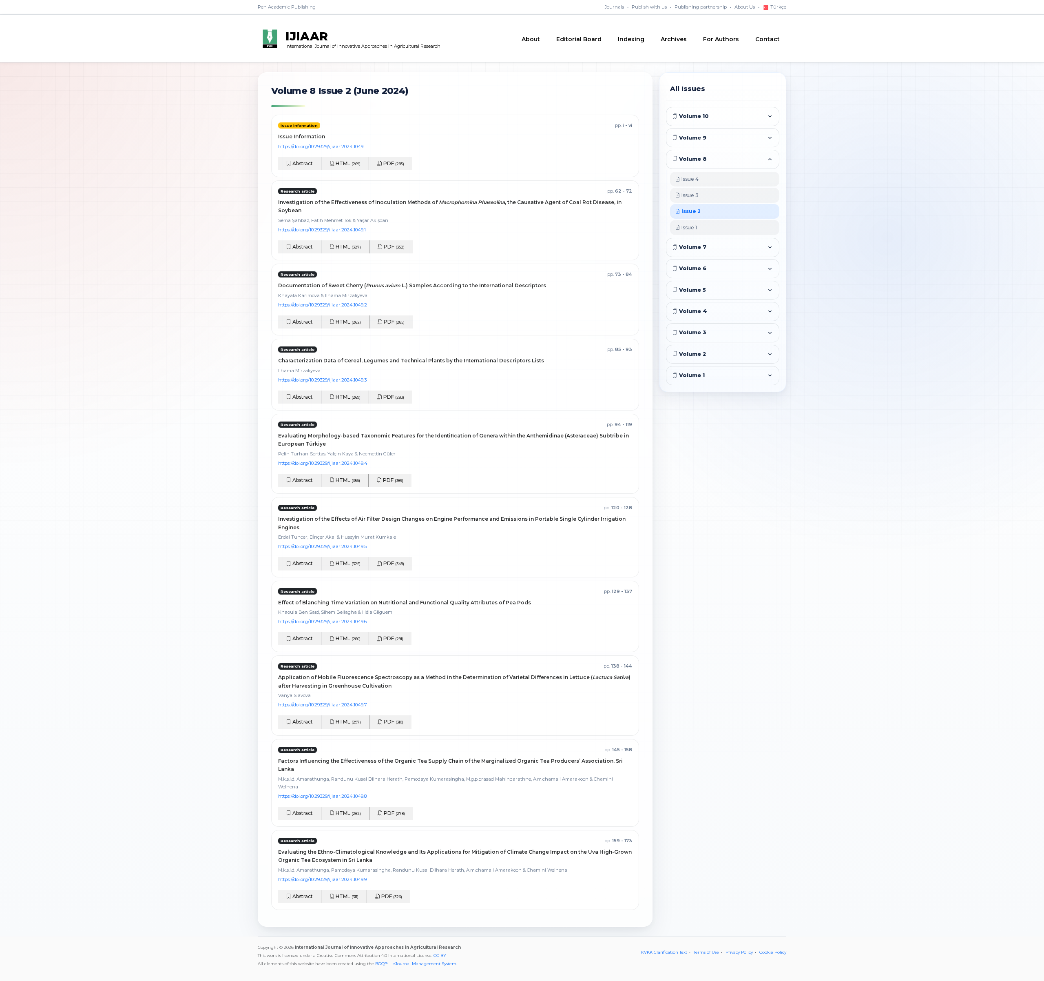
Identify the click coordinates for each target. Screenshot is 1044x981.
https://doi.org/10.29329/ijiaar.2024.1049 (320, 146)
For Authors (721, 39)
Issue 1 (688, 227)
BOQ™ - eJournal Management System (415, 963)
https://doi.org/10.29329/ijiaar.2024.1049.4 (322, 463)
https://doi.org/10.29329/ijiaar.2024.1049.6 (322, 621)
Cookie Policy (772, 952)
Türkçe (777, 7)
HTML (347, 163)
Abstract (302, 163)
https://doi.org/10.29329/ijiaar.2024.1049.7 (322, 705)
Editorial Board (579, 39)
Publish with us (649, 7)
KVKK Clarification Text (664, 952)
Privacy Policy (739, 952)
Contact (767, 39)
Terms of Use (706, 952)
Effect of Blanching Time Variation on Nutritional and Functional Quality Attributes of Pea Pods (404, 602)
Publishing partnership (701, 7)
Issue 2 (690, 211)
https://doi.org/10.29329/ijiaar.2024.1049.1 (322, 230)
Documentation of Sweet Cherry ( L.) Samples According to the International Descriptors (412, 285)
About (531, 39)
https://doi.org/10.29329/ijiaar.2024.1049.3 (322, 380)
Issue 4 (689, 179)
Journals (614, 7)
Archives (674, 39)
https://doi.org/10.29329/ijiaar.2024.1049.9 (322, 879)
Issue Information (301, 136)
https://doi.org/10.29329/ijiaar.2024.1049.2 (322, 305)
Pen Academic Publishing (287, 7)
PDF (393, 163)
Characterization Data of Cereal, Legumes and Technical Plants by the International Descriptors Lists (411, 360)
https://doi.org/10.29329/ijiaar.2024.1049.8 (322, 796)
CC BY (440, 955)
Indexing (631, 39)
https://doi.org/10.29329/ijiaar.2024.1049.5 (322, 546)
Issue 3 (689, 195)
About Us (744, 7)
